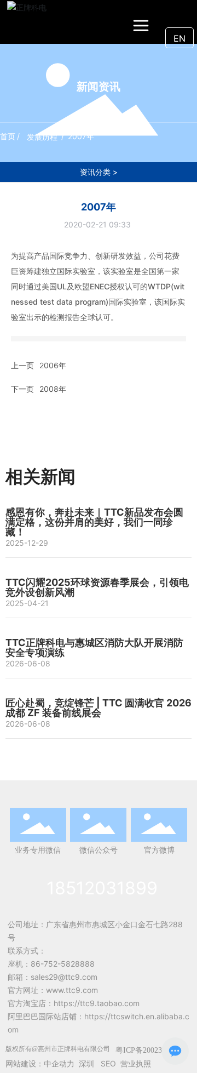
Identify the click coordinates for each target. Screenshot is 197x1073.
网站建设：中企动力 (39, 1063)
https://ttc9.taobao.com (97, 1003)
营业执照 (135, 1063)
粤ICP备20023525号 (148, 1050)
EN (179, 38)
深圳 (86, 1063)
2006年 (52, 365)
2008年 (52, 388)
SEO (108, 1063)
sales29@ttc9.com (64, 976)
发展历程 (42, 136)
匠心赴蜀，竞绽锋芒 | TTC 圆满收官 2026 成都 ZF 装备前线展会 (98, 707)
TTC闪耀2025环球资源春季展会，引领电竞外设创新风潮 (97, 587)
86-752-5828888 (63, 963)
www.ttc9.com (72, 990)
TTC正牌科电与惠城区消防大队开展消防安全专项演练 (94, 647)
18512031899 (102, 888)
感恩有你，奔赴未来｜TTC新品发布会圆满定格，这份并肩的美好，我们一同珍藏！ (94, 522)
